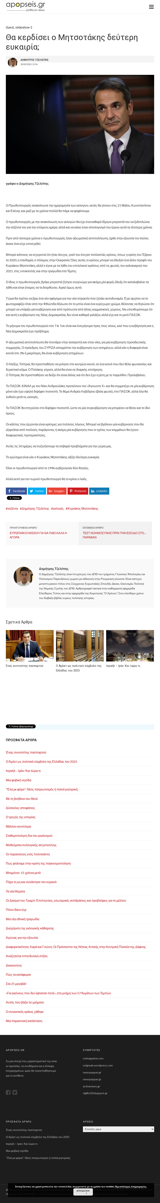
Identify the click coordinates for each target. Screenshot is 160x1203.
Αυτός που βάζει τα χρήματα (25, 1002)
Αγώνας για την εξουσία (22, 937)
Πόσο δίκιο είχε (16, 909)
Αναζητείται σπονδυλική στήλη (26, 956)
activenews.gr (91, 1086)
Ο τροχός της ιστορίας (21, 817)
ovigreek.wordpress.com (98, 1065)
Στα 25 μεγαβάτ (16, 983)
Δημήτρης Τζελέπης (35, 508)
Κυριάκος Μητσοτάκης (83, 508)
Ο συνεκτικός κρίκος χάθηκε (25, 1011)
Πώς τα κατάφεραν (18, 974)
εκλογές (58, 508)
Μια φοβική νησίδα (18, 780)
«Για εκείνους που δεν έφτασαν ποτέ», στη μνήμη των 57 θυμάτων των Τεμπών (58, 993)
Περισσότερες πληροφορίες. (131, 1186)
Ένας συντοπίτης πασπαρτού (26, 752)
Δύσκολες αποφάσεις (20, 808)
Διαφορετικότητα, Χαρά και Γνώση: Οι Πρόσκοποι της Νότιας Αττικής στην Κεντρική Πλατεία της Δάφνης (76, 947)
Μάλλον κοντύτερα (18, 826)
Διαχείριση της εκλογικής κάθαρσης (30, 928)
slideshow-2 (23, 27)
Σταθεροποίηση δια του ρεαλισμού (29, 835)
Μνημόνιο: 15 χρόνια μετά (23, 873)
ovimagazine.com (93, 1058)
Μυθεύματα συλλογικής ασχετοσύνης (31, 845)
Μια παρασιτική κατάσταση (24, 1021)
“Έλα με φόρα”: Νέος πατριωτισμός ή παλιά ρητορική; (42, 789)
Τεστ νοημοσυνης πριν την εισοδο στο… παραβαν (114, 535)
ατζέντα (13, 508)
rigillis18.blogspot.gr (95, 1093)
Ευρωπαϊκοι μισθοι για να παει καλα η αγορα (38, 535)
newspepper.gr (92, 1072)
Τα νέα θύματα (15, 891)
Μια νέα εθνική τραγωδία (22, 919)
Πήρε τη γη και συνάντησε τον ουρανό (31, 882)
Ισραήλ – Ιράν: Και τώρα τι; (23, 770)
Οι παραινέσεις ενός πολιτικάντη (28, 854)
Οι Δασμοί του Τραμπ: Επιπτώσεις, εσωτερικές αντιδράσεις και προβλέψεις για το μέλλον (66, 900)
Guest (10, 27)
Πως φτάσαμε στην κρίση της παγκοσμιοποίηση (38, 863)
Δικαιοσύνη (14, 965)
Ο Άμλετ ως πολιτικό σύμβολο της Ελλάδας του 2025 (41, 761)
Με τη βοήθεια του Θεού (22, 798)
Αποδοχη (83, 1190)
